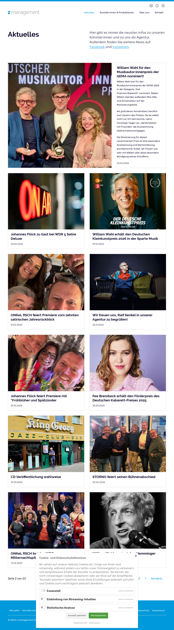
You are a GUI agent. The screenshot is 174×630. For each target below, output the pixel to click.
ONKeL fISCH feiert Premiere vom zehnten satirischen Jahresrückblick (45, 317)
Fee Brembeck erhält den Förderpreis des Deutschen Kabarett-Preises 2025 (125, 398)
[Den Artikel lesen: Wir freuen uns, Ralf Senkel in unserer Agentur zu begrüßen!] (128, 282)
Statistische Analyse (61, 607)
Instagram (121, 47)
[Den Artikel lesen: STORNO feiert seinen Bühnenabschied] (128, 444)
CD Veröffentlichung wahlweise (36, 477)
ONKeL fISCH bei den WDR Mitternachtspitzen (32, 555)
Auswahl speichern (77, 615)
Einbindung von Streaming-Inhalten (71, 599)
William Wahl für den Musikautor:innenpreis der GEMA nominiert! (138, 72)
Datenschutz (142, 610)
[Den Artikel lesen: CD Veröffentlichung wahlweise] (46, 444)
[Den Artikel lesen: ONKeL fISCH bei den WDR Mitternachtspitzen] (46, 520)
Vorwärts (156, 578)
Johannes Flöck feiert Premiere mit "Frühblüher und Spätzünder (39, 398)
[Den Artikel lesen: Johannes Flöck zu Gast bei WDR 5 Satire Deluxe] (46, 201)
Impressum (158, 610)
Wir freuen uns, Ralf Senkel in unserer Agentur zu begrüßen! (122, 317)
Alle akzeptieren (98, 615)
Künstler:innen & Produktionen (117, 12)
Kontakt (159, 12)
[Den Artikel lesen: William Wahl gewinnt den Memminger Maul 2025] (128, 520)
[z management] (34, 12)
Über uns (144, 12)
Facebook (97, 47)
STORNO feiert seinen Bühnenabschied (123, 477)
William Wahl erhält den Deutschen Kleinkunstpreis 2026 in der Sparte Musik (125, 236)
